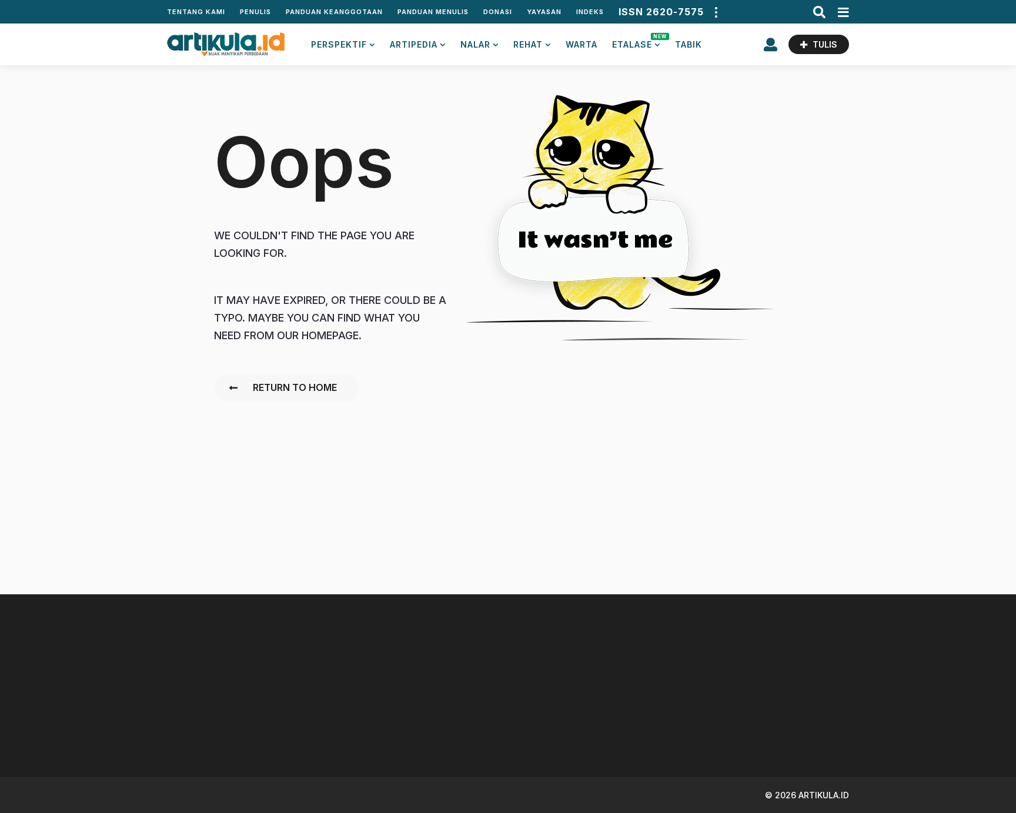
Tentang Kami (196, 12)
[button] (715, 12)
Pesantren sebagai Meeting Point (343, 725)
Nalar (475, 44)
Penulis (255, 12)
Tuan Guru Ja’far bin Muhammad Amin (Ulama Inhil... (579, 729)
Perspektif (339, 44)
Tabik (688, 44)
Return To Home (295, 387)
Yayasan (544, 12)
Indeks (590, 12)
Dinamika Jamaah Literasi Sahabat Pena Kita (226, 725)
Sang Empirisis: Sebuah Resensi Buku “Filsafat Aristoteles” (814, 729)
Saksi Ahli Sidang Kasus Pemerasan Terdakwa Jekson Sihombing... (461, 729)
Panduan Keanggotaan (334, 12)
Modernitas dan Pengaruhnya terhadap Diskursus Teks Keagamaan (696, 734)
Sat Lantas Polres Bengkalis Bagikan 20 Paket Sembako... (932, 729)
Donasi (497, 12)
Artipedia (413, 44)
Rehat (528, 44)
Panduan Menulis (433, 12)
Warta (581, 44)
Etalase (636, 41)
